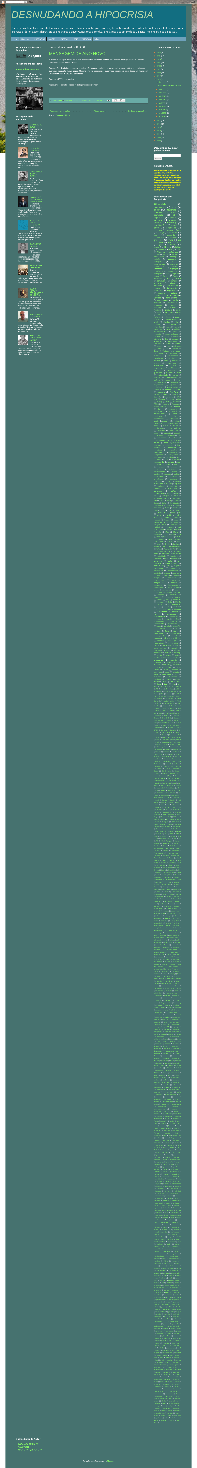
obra (162, 1266)
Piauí (177, 848)
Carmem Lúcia (158, 720)
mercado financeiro (160, 1232)
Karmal (156, 800)
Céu (163, 727)
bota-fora (176, 969)
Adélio (177, 689)
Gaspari (158, 768)
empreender (167, 590)
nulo (155, 1266)
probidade (157, 1324)
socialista (169, 1369)
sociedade (171, 228)
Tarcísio (156, 884)
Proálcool (157, 855)
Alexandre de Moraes (168, 315)
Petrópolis (160, 539)
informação (172, 288)
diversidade (158, 587)
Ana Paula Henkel (160, 696)
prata (173, 1309)
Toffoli (158, 549)
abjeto (177, 901)
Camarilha (157, 715)
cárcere (172, 1039)
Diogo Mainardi (176, 737)
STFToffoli (157, 867)
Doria (157, 739)
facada (156, 1121)
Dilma (160, 242)
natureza (174, 467)
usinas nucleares (174, 1403)
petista (174, 471)
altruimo (167, 918)
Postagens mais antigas (137, 111)
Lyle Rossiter (166, 807)
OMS (173, 534)
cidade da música (172, 563)
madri (172, 1217)
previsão (157, 1319)
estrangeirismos (159, 1109)
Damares (164, 730)
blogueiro (157, 558)
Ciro (155, 723)
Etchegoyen (158, 749)
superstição (158, 1379)
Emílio (172, 744)
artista (172, 940)
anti (178, 928)
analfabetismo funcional (162, 925)
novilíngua (167, 645)
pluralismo (175, 1304)
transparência (158, 1391)
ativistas (166, 947)
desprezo (166, 1058)
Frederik (176, 764)
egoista (166, 1085)
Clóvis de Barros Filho (166, 723)
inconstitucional (159, 1179)
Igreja (162, 785)
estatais (161, 595)
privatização (158, 1321)
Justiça (161, 233)
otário (177, 1278)
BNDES (156, 394)
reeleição (157, 667)
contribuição (172, 358)
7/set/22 (178, 686)
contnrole (157, 1024)
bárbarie (176, 976)
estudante (157, 1111)
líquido (158, 1217)
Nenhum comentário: (97, 100)
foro (177, 440)
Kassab (164, 800)
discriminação (173, 585)
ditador (168, 1070)
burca (158, 976)
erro (180, 1094)
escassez (159, 1097)
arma (165, 940)
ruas (167, 274)
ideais (177, 1164)
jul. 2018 (162, 103)
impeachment (159, 269)
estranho (174, 1109)
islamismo (159, 1198)
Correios (169, 505)
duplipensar (158, 428)
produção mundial (173, 1326)
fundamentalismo (174, 604)
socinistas (173, 486)
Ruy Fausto (161, 865)
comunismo (162, 281)
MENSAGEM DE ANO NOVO (77, 53)
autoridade (161, 556)
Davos (177, 732)
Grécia (177, 771)
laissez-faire (177, 626)
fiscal (170, 440)
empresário (172, 363)
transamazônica (171, 1389)
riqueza (177, 1355)
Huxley (159, 401)
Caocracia (176, 715)
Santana (176, 867)
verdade (170, 230)
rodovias (168, 1357)
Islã (178, 788)
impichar (157, 1174)
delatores (176, 1044)
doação (175, 426)
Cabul (172, 713)
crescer (170, 1034)
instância (173, 621)
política (172, 220)
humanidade (159, 237)
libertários (170, 1210)
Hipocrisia (25, 39)
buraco (179, 974)
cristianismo (158, 1039)
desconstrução (167, 1053)
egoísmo (169, 428)
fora (180, 1135)
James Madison (160, 522)
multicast (157, 1246)
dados (179, 1041)
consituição (175, 1019)
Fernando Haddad (167, 756)
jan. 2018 (162, 116)
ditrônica (157, 1073)
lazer (163, 1205)
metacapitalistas (159, 1237)
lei (180, 291)
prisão (178, 310)
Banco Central (169, 703)
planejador (165, 1304)
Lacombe (174, 525)
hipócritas (177, 609)
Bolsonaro (171, 210)
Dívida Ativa (165, 739)
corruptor (176, 1029)
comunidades (159, 568)
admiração (157, 911)
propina (157, 295)
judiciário (158, 307)
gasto (165, 1150)
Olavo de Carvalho (171, 295)
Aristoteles (169, 698)
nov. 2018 (163, 89)
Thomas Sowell (166, 889)
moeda (177, 1239)
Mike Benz (175, 822)
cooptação (157, 1027)
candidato (177, 298)
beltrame (166, 959)
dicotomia (159, 1063)
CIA (155, 713)
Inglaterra (171, 788)
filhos (175, 438)
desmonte (175, 1056)
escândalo (174, 431)
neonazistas (174, 1256)
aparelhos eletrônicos (172, 933)
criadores (178, 1034)
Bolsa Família (169, 397)
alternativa (157, 918)
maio (178, 1217)
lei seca (176, 1208)
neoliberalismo (159, 1256)
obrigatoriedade (173, 1266)
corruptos (174, 281)
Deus (156, 510)
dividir (165, 1073)
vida (174, 262)
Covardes (157, 508)
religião (169, 484)
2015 (159, 127)
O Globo (159, 834)
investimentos (159, 624)
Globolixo (176, 768)
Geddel (169, 515)
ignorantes (166, 1167)
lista (177, 628)
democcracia (175, 1046)
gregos (173, 1152)
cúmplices (172, 1041)
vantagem (171, 1406)
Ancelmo (170, 696)
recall (170, 1340)
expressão (177, 597)
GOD (171, 766)
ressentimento (167, 1352)
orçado (170, 1278)
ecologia (156, 1080)
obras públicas (160, 648)
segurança (168, 389)
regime (168, 667)
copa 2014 (166, 1027)
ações (173, 954)
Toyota (166, 891)
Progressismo (158, 853)
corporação (175, 1027)
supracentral (166, 674)
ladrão (179, 457)
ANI (162, 689)
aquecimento (158, 937)
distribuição (169, 1068)
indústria (168, 1181)
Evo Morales (177, 749)
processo (166, 1324)
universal (157, 1403)
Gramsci (176, 517)
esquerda (171, 235)
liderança (159, 1213)
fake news (159, 257)
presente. (167, 1314)
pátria (177, 481)
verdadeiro (166, 1408)
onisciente (157, 1273)
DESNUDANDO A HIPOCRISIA (82, 14)
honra (156, 614)
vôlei (169, 1415)
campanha (173, 353)
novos (177, 1263)
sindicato (176, 1362)
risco (155, 1357)
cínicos (179, 1039)
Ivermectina (172, 790)
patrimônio (158, 653)
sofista (158, 1372)
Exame (158, 752)
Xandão (156, 899)
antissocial (173, 411)
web (174, 1415)
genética (175, 607)
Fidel (166, 759)
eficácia (156, 1085)
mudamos (160, 1244)
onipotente (161, 1270)
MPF (167, 401)
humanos (157, 1164)
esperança (167, 1099)
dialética (178, 1060)
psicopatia (158, 262)
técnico (163, 1401)
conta (165, 1022)
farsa (155, 1126)
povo (156, 228)
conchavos (168, 1017)
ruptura (175, 274)
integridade (158, 455)
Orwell (159, 348)
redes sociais (172, 387)
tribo (177, 679)
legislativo (171, 291)
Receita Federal (171, 319)
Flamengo (166, 761)
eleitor (156, 590)
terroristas (175, 1384)
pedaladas (176, 1292)
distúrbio (178, 1068)
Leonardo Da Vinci (167, 802)
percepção (177, 653)
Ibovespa (167, 520)
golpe (161, 245)
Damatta (173, 730)
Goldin (156, 771)
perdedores (168, 380)
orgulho (171, 1275)
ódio (173, 684)
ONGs (156, 836)
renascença (171, 1348)
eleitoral (178, 428)
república (178, 484)
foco (169, 1135)
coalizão (163, 1007)
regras (164, 1345)
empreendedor (176, 1087)
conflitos (157, 1019)
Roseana (163, 862)
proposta (173, 660)
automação (174, 952)
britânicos (157, 974)
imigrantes (174, 1169)
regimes (157, 1345)
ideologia (173, 257)
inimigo (167, 619)
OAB (168, 346)
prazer (179, 1309)
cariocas (176, 983)
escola (173, 365)
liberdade (158, 212)
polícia (176, 474)
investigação (174, 1193)
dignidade (176, 1063)
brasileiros (158, 416)
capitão (156, 983)
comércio (178, 1015)
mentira (161, 293)
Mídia (179, 242)
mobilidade (177, 638)
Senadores (173, 409)
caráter (179, 988)
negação (174, 1254)
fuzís (155, 1150)
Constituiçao (158, 505)
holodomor (159, 1162)
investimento (158, 1196)
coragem (167, 573)
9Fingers (166, 496)
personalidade (159, 471)
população (174, 382)
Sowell (156, 546)
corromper (157, 1029)
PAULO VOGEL (23, 1447)
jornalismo (170, 457)
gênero (159, 1157)
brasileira (165, 971)
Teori (164, 887)
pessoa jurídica (174, 1299)
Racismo (170, 541)
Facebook (178, 344)
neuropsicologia (174, 1258)
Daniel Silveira (167, 732)
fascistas (171, 1126)
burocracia (175, 558)
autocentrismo (172, 949)
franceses (157, 1143)
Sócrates (159, 882)
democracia (159, 207)
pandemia (172, 259)
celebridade (158, 995)
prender (158, 1314)
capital (169, 561)
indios (179, 1179)
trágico (177, 1396)
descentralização (160, 580)
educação (158, 283)
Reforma (178, 406)
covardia (167, 575)
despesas (157, 1058)
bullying (172, 974)
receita (177, 1340)
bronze (165, 974)
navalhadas (166, 1251)
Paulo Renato (158, 848)
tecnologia (172, 222)
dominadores (175, 1073)
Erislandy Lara (162, 747)
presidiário (175, 1314)
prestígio (167, 1316)
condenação (158, 570)
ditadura (167, 247)
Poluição (156, 850)
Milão (170, 824)
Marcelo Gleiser (167, 812)
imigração (157, 1171)
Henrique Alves (173, 778)
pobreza (168, 655)
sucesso (164, 1377)
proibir (172, 1328)
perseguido (177, 1297)
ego (177, 587)
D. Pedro (170, 727)
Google (166, 517)
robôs (161, 1357)
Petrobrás (169, 848)
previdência (158, 479)
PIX (157, 841)
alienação (168, 916)
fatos (167, 600)
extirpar (167, 1118)
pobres (163, 1307)
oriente (167, 650)
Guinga (164, 773)
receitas (156, 1343)
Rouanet (172, 862)
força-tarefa (175, 1138)
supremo (173, 237)
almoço (177, 916)
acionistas (167, 906)
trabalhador (172, 488)
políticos (158, 222)
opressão (157, 650)
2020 (159, 73)
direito (165, 426)
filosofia (157, 303)
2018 (159, 79)
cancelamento (159, 418)
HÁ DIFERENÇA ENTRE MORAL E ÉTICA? (36, 338)
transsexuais (158, 1394)
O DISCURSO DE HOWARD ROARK (36, 174)
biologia (156, 964)
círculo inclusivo (161, 1041)
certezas (157, 998)
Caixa (177, 713)
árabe (156, 1420)
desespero (166, 1056)
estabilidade (162, 1106)
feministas (157, 1130)
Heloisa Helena (159, 778)
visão (177, 493)
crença (156, 1034)
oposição (174, 648)
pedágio (168, 653)
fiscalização (157, 1135)
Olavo (173, 836)
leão (163, 1210)
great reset (165, 1152)
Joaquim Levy (160, 525)
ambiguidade (175, 921)
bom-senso (167, 969)
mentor (176, 1229)
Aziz (155, 500)
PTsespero (168, 841)
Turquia (164, 894)
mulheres (160, 640)
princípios (173, 479)
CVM (161, 500)
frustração (172, 303)
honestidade (162, 612)
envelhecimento (170, 1094)
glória (158, 1152)
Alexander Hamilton (161, 498)
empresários (158, 365)
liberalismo (172, 307)
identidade (172, 447)
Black (164, 708)
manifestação (159, 462)
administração (172, 908)
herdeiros (157, 1159)
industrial (159, 1181)
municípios (157, 1249)
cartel (173, 988)
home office (169, 1162)
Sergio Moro (172, 870)
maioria (176, 327)
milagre (169, 1237)
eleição (173, 283)
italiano (169, 1198)
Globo (179, 399)
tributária (159, 1396)
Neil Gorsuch (177, 829)
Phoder (176, 276)
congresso (158, 230)
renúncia (157, 334)
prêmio (169, 1333)
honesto (175, 612)
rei (155, 1348)
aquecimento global (172, 937)
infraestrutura (176, 1183)
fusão (164, 1147)
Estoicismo (158, 344)
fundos (165, 443)
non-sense (157, 1263)
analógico (176, 925)
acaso (177, 904)
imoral (165, 1171)
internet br (167, 1191)
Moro (170, 242)
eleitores (161, 431)
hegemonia (166, 609)
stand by (157, 1374)
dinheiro (175, 361)
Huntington (167, 783)
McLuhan (176, 817)
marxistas (157, 1225)
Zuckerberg (157, 901)
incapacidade (175, 1174)
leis (170, 628)
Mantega (159, 809)
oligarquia (174, 269)
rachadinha (157, 1338)
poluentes (178, 1307)
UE (173, 549)
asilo (177, 940)
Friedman (157, 766)
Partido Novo (167, 537)
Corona (163, 399)
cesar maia (166, 998)
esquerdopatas (176, 1104)
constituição (159, 225)
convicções (166, 1024)
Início (15, 39)
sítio (176, 674)
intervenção (158, 457)
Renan (159, 544)
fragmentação (172, 370)
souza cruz (175, 1372)
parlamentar (175, 1285)
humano (157, 324)
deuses (156, 1060)
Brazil (171, 710)
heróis (165, 1159)
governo (158, 220)
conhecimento (173, 570)
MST (180, 807)
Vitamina (178, 894)
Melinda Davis (159, 819)
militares (157, 310)
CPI (178, 397)
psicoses (157, 1336)
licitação (178, 1210)
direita (156, 247)
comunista (173, 568)
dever (172, 1060)
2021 (159, 69)
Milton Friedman (159, 824)
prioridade (167, 1319)
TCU (163, 546)
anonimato (171, 928)
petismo (178, 380)
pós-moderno (166, 1336)
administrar (158, 908)
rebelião (157, 665)
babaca (179, 954)
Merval (175, 532)
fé (160, 1150)
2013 (159, 134)
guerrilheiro (177, 1155)
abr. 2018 (163, 106)
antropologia (158, 933)
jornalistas (166, 1200)
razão (174, 1338)
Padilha (156, 843)
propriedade (158, 662)
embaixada (157, 1087)
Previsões (175, 850)
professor (157, 1328)
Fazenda (156, 756)
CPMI (166, 713)
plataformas (161, 382)
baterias (156, 959)
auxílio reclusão (159, 954)
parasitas (166, 1285)
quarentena (158, 484)
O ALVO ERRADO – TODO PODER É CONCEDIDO (36, 292)
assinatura (178, 942)
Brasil (173, 212)
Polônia (165, 850)
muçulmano (168, 1249)
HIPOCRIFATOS (39, 39)
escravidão (177, 592)
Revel (171, 858)
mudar (169, 1244)
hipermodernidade (175, 1159)
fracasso (166, 1140)
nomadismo (175, 1261)
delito (165, 1046)
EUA (172, 739)
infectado (166, 1183)
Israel (156, 790)
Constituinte (174, 503)
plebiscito (167, 474)
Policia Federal (173, 539)
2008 (159, 141)
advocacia (166, 911)
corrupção (158, 215)
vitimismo (157, 339)
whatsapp (175, 339)
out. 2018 (163, 93)
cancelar (159, 981)
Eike (170, 510)
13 (178, 684)
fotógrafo (157, 1140)
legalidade (161, 628)
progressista (158, 385)
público (173, 385)
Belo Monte (175, 706)
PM (162, 841)
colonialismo (175, 1010)
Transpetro (175, 891)
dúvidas (164, 1077)
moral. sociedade (159, 1242)
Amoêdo (176, 694)
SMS (177, 865)
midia (179, 462)
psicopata (177, 1333)
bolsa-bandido (173, 966)
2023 (159, 63)
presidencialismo (160, 332)
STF (174, 207)
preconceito (158, 476)
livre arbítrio (158, 1215)
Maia (177, 529)
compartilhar (158, 1015)
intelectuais (158, 327)
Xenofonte (166, 899)
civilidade (176, 1005)
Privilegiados (158, 541)
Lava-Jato (173, 233)
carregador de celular (170, 986)
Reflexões (166, 855)
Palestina (166, 843)
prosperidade (160, 1333)
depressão (157, 1048)
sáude (156, 1382)
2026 (159, 52)
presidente (158, 271)
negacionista (173, 643)
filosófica (167, 1133)
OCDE (166, 534)
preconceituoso (161, 1312)
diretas (170, 1065)
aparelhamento (159, 414)
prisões (175, 657)
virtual (170, 1410)
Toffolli (159, 891)
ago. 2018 (163, 99)
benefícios (174, 556)
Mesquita (165, 822)
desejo (177, 1053)
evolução (167, 433)
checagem (168, 1000)
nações (176, 1251)
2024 (159, 59)
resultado (178, 1352)
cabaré (156, 978)
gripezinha (159, 1155)
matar (167, 1225)
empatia (166, 1087)
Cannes (166, 715)
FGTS (166, 754)
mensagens (175, 1227)
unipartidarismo (174, 1401)
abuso (171, 904)
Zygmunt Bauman (163, 551)
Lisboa (156, 805)
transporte (173, 1391)
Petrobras (175, 404)
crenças (163, 1034)
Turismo (167, 549)
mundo (175, 375)
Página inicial (99, 111)
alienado (159, 916)
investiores (169, 1196)
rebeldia (163, 1340)
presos (156, 657)
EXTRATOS (86, 39)
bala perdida (169, 957)
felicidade (162, 438)
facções (172, 1121)
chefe (177, 1000)
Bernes (156, 708)
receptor (166, 665)
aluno (156, 921)
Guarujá (156, 773)
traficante (168, 679)
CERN (177, 710)
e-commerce (175, 1077)
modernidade (163, 375)
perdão (177, 1295)
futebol (171, 1147)
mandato (175, 459)
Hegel (170, 776)
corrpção (166, 1029)
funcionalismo (158, 1145)
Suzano (176, 877)
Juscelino (176, 797)
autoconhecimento (160, 952)
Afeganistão (158, 691)
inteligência (161, 1188)
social (167, 672)
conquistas (165, 1019)
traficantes (167, 1386)
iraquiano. (178, 1196)
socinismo (169, 312)
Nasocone (167, 829)
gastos (172, 1150)
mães (177, 1249)
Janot (179, 790)
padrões (156, 1282)
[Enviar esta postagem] (108, 100)
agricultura (158, 411)
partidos (157, 380)
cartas (167, 988)
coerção (170, 1007)
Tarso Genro (166, 884)
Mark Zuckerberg (168, 814)
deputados (172, 578)
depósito (176, 1048)
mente (156, 1229)
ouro (155, 1280)
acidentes (157, 906)
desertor (157, 1056)
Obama (162, 836)
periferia (169, 1297)
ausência (157, 949)
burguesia (167, 976)
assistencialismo (162, 945)
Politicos (175, 348)
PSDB (158, 537)
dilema (156, 1065)
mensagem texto (160, 636)
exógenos (176, 1118)
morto (179, 1242)
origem (163, 1278)
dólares (156, 1077)
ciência (156, 1007)
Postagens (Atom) (63, 115)
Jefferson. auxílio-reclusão (166, 792)
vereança (176, 1408)
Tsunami (157, 894)
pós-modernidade (172, 662)
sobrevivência (158, 1369)
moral (174, 225)
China (179, 249)
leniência (157, 1210)
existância (168, 1116)
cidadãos (175, 421)
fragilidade (175, 1140)
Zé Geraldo (168, 901)
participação (174, 1287)
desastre (157, 1053)
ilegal (165, 1169)
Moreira (158, 829)
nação (168, 329)
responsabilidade (171, 334)
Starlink (177, 875)
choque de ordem (166, 1003)
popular (158, 1309)
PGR (180, 838)
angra (164, 928)
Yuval (179, 549)
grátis (156, 609)
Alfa (162, 694)
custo (166, 1039)
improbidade (171, 614)
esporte (156, 1101)
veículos (156, 1410)
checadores (157, 1000)
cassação (169, 991)
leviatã (179, 373)
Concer (165, 725)
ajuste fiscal (171, 913)
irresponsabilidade (174, 624)
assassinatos (176, 554)
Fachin (159, 515)
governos (157, 445)
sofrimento (166, 1372)
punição (168, 481)
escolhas (167, 592)
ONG (177, 834)
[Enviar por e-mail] (113, 100)
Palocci (176, 843)
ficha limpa (176, 1130)
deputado (167, 1048)
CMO (160, 713)
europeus (157, 1114)
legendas (157, 1208)
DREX (156, 730)
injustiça (176, 619)
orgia (165, 1275)
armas (174, 414)
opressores (157, 1275)
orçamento (172, 469)
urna (171, 682)
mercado (170, 462)
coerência (178, 1007)
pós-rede (176, 1336)
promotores (169, 1331)
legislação (166, 1208)
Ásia (172, 1418)
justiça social (158, 1203)
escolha (168, 1097)
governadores (172, 286)
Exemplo (166, 752)
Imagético (170, 785)
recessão (166, 1343)
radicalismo (158, 387)
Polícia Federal (166, 406)
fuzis (177, 1147)
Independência (161, 788)
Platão (156, 406)
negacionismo (172, 377)
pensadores (158, 1295)
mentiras (157, 638)
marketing (175, 1222)
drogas (156, 363)
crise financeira (173, 1036)
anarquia (157, 928)
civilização (158, 240)
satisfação (170, 1360)
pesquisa (168, 310)
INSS (174, 783)
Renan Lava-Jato (159, 858)
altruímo (176, 918)
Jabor (176, 520)
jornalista (157, 1200)
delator (167, 1044)
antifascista (158, 930)
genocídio (175, 443)
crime (156, 254)
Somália (178, 872)
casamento (159, 991)
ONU (179, 534)
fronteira (168, 1143)
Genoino (167, 768)
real (157, 1340)
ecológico (176, 1080)
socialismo (161, 392)
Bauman (175, 394)
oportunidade (175, 1273)
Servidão (157, 298)
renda (175, 332)
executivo (177, 433)
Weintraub (159, 896)
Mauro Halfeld (166, 817)
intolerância (177, 1191)
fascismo (163, 1126)
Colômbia (178, 723)
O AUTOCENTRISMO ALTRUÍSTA (36, 314)
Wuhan (176, 896)
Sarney (160, 409)
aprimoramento (174, 935)
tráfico (173, 491)
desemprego (174, 580)
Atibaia (179, 701)
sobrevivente (172, 1367)
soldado (176, 672)
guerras (168, 1155)
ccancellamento (172, 993)
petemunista (158, 1302)
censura (173, 245)
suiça (156, 674)
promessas (159, 1331)
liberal (159, 459)
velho (158, 1408)
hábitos (165, 1164)
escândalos (157, 1099)
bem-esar (176, 959)
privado (176, 1319)
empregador (161, 1089)
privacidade (173, 271)
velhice (179, 1406)
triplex (156, 682)
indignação (174, 616)
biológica (164, 964)
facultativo (163, 1121)
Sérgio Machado (170, 879)
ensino (159, 592)
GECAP (165, 766)
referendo (175, 1343)
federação (160, 602)
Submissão (157, 877)
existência (160, 435)
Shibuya (158, 872)
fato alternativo (159, 1128)
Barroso (165, 394)
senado (161, 249)
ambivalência (158, 923)
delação (156, 1046)
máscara (157, 377)
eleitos (175, 1085)
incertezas (175, 1176)
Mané (167, 809)
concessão (159, 1017)
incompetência (159, 616)
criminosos (160, 1036)
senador (175, 669)
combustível (158, 1012)
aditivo (176, 906)
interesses (174, 1188)
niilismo (165, 1261)
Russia (179, 862)
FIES (171, 754)
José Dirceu (175, 795)
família (175, 300)
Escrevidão (174, 747)
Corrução (157, 727)
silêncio (167, 1362)
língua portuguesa (175, 1215)
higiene (169, 445)
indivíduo (157, 619)
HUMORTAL (63, 39)
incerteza (166, 1176)
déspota (176, 1075)
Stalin (170, 875)
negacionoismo (159, 1254)
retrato (158, 1355)
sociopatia (178, 1369)
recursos (176, 665)
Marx (167, 532)
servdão (159, 1362)
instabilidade (159, 621)
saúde (159, 312)
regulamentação (174, 1345)
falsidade (171, 435)
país (179, 240)
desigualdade (159, 583)
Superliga (168, 877)
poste (177, 655)
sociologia (157, 488)
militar (159, 464)
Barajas (165, 706)
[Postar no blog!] (115, 100)
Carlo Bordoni (166, 718)
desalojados (158, 1051)
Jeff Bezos (174, 522)
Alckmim (173, 691)
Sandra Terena (167, 867)
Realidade (158, 278)
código (156, 578)
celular (156, 421)
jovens (168, 327)
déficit (170, 1075)
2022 (159, 66)
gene (158, 607)
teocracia (166, 1384)
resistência (175, 1350)
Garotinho (178, 766)
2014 (159, 131)
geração (179, 1150)
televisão (157, 677)
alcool (179, 913)
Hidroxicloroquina (159, 780)
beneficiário (158, 961)
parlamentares (159, 1287)
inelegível (157, 1183)
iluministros (173, 450)
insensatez (168, 1186)
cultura (165, 254)
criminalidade (173, 423)
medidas (157, 1227)
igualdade (172, 324)
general (166, 607)
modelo (170, 1239)
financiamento (159, 440)
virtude (178, 682)
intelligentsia (173, 455)
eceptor (169, 587)
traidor (156, 1389)
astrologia (175, 945)
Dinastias (166, 737)
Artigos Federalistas (167, 701)
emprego (178, 590)
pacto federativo (173, 1280)
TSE (170, 882)
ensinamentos (168, 1092)
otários (176, 650)
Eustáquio (167, 749)
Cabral (168, 500)
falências (164, 1123)
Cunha (175, 508)
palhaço (177, 1282)
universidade (159, 493)
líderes (175, 631)
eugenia (157, 433)
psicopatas (158, 274)
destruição (175, 1058)
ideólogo (156, 1167)
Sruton (164, 875)
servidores (158, 672)
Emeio (166, 744)
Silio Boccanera (169, 872)
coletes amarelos (162, 1010)
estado (173, 217)
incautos (157, 1176)
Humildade (157, 783)
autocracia (173, 252)
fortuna (158, 1138)
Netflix (171, 831)
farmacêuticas (174, 1123)
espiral (177, 1099)
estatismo (173, 595)
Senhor (163, 870)
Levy (177, 802)
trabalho (157, 336)
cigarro (167, 1005)
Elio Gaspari (177, 742)
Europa (168, 344)
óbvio (177, 1420)
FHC (179, 513)
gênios (167, 1157)
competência (169, 1015)
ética (179, 230)
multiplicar (175, 1246)
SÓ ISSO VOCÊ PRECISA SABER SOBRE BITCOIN (36, 199)
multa (177, 1244)
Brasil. (164, 710)
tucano (177, 1398)
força (166, 1138)
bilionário (176, 961)
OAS (166, 834)
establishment (173, 368)
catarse (177, 991)
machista (165, 1217)
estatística (158, 597)
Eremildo (178, 510)
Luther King (175, 805)
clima (168, 566)
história (178, 247)
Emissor (171, 399)
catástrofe (157, 993)
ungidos (176, 336)
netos (164, 1258)
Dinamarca (157, 737)
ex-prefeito (177, 1114)
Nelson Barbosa (161, 831)
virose (164, 1410)
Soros (158, 875)
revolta (165, 1355)
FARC (155, 754)
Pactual (177, 841)
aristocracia (157, 940)
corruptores (158, 1031)
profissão (165, 1328)
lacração (167, 626)
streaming (167, 1374)
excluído (168, 597)
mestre (156, 1234)
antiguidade (173, 930)
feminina (176, 1128)
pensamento (168, 1295)
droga (155, 1075)
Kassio (172, 800)
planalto (156, 1304)
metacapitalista (172, 1234)
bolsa (166, 558)
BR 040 (158, 703)
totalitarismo (172, 677)
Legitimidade (169, 527)
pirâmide (176, 1302)
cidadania (165, 421)
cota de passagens (172, 1031)
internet (173, 305)
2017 (159, 121)
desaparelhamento (172, 1051)
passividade (175, 1290)
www (179, 1415)
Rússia (170, 865)
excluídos (157, 370)
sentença (178, 1360)
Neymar (178, 831)
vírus (166, 339)
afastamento (175, 911)
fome (175, 1135)
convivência (175, 1024)
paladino (169, 1282)
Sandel (167, 544)
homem (157, 288)
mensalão (174, 636)
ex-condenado (167, 1114)
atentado (157, 947)
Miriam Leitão (165, 826)
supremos (176, 1379)
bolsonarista (158, 969)
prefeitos (173, 476)
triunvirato (168, 1396)
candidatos (169, 981)
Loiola (162, 805)
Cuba (167, 508)
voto (170, 249)
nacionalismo (159, 643)
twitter (156, 1401)
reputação (165, 1350)
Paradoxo (157, 846)
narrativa (161, 467)
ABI (157, 689)
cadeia (173, 416)
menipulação (174, 633)
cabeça (162, 978)
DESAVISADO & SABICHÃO (28, 1444)
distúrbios (159, 1070)
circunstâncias (172, 356)
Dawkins (157, 735)
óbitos (172, 1420)
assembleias (168, 942)
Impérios (178, 785)
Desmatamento (174, 735)
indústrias (176, 1181)
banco (177, 957)
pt (174, 215)
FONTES (51, 39)
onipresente (174, 1270)
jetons (177, 1198)
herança (176, 1157)
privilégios (158, 481)
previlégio (176, 1316)
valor (164, 1406)
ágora (166, 684)
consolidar (157, 1022)
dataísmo (159, 1044)
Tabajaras (176, 882)
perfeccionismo (159, 1297)
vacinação (157, 1406)
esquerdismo (165, 1104)
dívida (156, 322)
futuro (170, 240)
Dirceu (163, 510)
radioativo (167, 1338)
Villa (171, 894)
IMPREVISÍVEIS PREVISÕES (35, 149)
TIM (165, 882)
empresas (158, 286)
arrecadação (176, 351)
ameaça (168, 923)
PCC (174, 838)
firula (176, 1133)
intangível (178, 1186)
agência (156, 913)
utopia (156, 276)
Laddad (157, 527)
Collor (164, 503)
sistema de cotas (160, 1365)
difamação (168, 1063)
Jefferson (167, 317)
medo (165, 1227)
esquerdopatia (159, 368)
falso (179, 435)
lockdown (157, 631)
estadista (175, 1106)
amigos (176, 923)
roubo (166, 669)
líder (167, 459)
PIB (167, 348)
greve (179, 1152)
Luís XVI (156, 807)
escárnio (176, 1097)
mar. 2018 (163, 110)
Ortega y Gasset (165, 838)
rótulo (156, 1360)
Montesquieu (177, 826)
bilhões (167, 961)
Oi (168, 836)
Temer (156, 351)
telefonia (157, 1384)
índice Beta (163, 1420)
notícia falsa (168, 1263)
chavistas (176, 998)
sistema (178, 389)
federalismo (177, 600)
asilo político (158, 942)
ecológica (166, 1080)
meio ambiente (160, 633)
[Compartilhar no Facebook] (121, 100)
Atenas (176, 498)
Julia (167, 797)
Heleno (177, 776)
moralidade (158, 329)
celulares (167, 995)
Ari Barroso (158, 698)
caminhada (170, 978)
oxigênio (162, 1280)
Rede (179, 541)
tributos (166, 336)
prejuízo (178, 1312)
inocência (159, 1186)
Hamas (156, 776)
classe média (159, 566)
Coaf (155, 399)
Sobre (96, 39)
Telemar (156, 887)
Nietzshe (157, 534)
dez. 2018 (163, 82)
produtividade (158, 1326)
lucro (167, 631)
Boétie (172, 708)
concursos (176, 1017)
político (174, 293)
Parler (165, 846)
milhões (167, 638)
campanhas (158, 356)
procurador (175, 1324)
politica (170, 1307)
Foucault (168, 764)
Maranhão (175, 809)
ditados (176, 1070)
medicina (176, 1225)
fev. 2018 (163, 113)
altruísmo (165, 554)
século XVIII (164, 1382)
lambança (176, 1203)
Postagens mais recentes (60, 111)
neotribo (157, 1258)
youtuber (159, 1418)
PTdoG (156, 404)
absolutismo (163, 904)
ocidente (157, 469)
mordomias (171, 1242)
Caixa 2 (176, 500)
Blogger (110, 1461)
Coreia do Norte (174, 725)
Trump (167, 298)
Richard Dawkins (169, 860)
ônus (155, 1422)
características (166, 983)
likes (166, 1213)
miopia (163, 1239)
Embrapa (159, 744)
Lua (168, 805)
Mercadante (170, 819)
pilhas (168, 1302)
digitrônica (159, 217)
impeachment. (174, 1171)
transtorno (158, 491)
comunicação (162, 300)
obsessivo (157, 1268)
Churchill (176, 720)
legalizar (176, 1205)
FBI (161, 754)
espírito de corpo (167, 1101)
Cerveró (168, 720)
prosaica (178, 1331)
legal (169, 1205)
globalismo (158, 373)
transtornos (169, 1394)
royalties (176, 1357)
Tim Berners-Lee (175, 546)
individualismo (173, 452)
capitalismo (174, 418)
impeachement (159, 452)
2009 (159, 137)
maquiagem (171, 1220)
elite (176, 322)
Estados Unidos (162, 513)
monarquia (177, 464)
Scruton (176, 544)
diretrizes (178, 1065)
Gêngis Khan (174, 773)
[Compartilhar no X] (118, 100)
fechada (168, 1128)
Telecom (176, 884)
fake (178, 1121)
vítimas (163, 1415)
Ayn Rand (174, 392)
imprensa (169, 373)
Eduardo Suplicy (166, 742)
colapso (176, 566)
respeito (157, 1352)
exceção (159, 1116)
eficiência (176, 1082)
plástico (156, 1307)
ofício (164, 1268)
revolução (157, 389)
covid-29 (176, 575)
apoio (155, 935)
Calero (156, 503)
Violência (161, 252)
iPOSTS (75, 39)
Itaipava (162, 790)
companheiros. (173, 1012)
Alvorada (169, 694)
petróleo (157, 474)
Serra (179, 870)
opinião (157, 259)
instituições (158, 291)
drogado (162, 1075)
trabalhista (157, 1386)
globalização (159, 266)
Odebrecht (177, 346)
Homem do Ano (173, 780)
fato (178, 1126)
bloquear (172, 964)
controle (157, 361)
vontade (177, 1410)
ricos (170, 1355)
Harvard (163, 776)
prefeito (171, 1312)
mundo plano (173, 640)
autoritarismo (159, 264)
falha (155, 1123)
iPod (171, 1164)
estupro (176, 1111)
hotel (177, 1162)
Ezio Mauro (175, 752)
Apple (177, 696)
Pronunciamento (173, 853)
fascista (159, 600)
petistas (159, 655)
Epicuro (179, 744)
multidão (166, 1246)
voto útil (169, 1413)
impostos (158, 305)
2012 (161, 686)
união (164, 682)
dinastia (163, 1065)
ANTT (176, 496)
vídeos (156, 1415)
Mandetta (157, 532)
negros (156, 645)
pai (163, 1282)
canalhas (178, 978)
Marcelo (156, 812)
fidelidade (157, 1133)
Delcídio (164, 735)
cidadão (178, 278)
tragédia (176, 1386)
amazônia (164, 921)
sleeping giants (174, 1365)
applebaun (163, 935)
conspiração (158, 358)
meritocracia (175, 1232)
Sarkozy (156, 870)
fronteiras (160, 604)
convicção (157, 573)
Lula (155, 235)
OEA (171, 834)
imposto (165, 1174)
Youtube (166, 351)
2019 (159, 76)
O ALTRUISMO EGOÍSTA (35, 245)
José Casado (165, 795)
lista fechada (175, 1213)
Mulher (176, 401)
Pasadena (165, 404)
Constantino (172, 341)
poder (157, 210)
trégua (171, 1398)
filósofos (178, 602)
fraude (156, 443)
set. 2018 (162, 96)
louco (166, 1215)
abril (155, 904)
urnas (164, 1403)
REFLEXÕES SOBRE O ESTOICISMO (35, 223)
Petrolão (178, 537)
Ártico (166, 1418)
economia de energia (161, 1082)
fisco (164, 1135)
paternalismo (158, 1292)
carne (156, 986)
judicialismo (176, 1200)
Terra (171, 887)
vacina (178, 312)
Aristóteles (158, 341)
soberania (157, 1367)
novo (176, 645)
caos (177, 981)
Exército (157, 317)
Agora (166, 691)
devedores (164, 1060)
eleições (166, 322)
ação (167, 954)
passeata (166, 1290)
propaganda (158, 660)
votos (177, 1413)
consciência (158, 423)
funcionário (170, 1145)
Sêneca (179, 879)
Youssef (176, 899)
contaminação (174, 1022)
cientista (159, 1005)
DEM (177, 727)
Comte (158, 725)
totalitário (157, 679)
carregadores (158, 988)
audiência (176, 947)
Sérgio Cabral (158, 879)
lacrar (168, 1203)
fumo (177, 1143)
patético (167, 1292)
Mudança (160, 346)
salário (162, 1360)
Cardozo (156, 718)
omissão (178, 1268)
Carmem (176, 718)
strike (177, 1374)
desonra (174, 583)
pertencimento (161, 1299)
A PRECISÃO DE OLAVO (27, 70)
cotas (158, 575)
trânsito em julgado (160, 1398)
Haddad (157, 520)
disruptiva (159, 1068)
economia (174, 264)
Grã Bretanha (166, 771)
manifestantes (159, 1220)
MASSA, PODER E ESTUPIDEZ (36, 266)
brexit (160, 353)
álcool (177, 1418)
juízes (158, 626)
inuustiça (161, 1193)
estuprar (167, 1111)
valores (169, 493)
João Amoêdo (158, 797)
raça (180, 1338)
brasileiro (175, 971)
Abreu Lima (169, 689)
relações (161, 1348)
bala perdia (159, 957)
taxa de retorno (175, 1382)
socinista (161, 486)
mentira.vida (166, 1229)
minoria (167, 464)
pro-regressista (173, 1321)
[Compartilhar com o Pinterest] (124, 100)
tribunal (178, 1394)
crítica (156, 426)
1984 (155, 686)
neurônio (157, 1261)
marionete (164, 1222)
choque (156, 1003)
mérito (156, 1251)
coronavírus (177, 573)
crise (166, 361)
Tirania (168, 278)
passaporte (157, 1290)
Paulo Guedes (174, 846)
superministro (174, 1377)
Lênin (174, 807)
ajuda (163, 913)
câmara (175, 254)
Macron (169, 529)
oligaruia (171, 1268)
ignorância (158, 450)
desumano (158, 585)
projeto (179, 1328)
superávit (167, 1379)
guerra (174, 266)
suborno (156, 1377)
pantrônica (157, 1285)
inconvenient (171, 1179)
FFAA (173, 513)
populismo (166, 1309)
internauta (157, 1191)
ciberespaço (177, 1003)
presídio (166, 657)
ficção (170, 602)
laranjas (156, 1205)
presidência (158, 1316)
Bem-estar (157, 397)
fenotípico (167, 1130)
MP (162, 529)
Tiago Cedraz (177, 889)
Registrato (175, 855)
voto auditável (159, 1413)
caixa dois (158, 561)
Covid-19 (166, 276)
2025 (159, 56)
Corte (177, 505)
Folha (173, 761)
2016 (159, 124)
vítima (159, 684)
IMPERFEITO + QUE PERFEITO (30, 1450)
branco (156, 971)
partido (176, 329)
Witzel (169, 896)
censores (176, 995)
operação (166, 1273)
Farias (177, 754)
